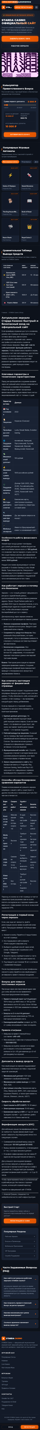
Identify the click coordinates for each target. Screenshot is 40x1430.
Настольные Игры (8, 1367)
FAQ (3, 1409)
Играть (10, 175)
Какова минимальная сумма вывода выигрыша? (16, 1314)
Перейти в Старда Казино (27, 935)
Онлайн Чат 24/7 (7, 1398)
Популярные (26, 162)
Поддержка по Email (9, 1402)
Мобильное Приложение (20, 1246)
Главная (4, 312)
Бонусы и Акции (7, 1378)
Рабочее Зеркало (20, 46)
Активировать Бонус (20, 134)
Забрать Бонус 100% (20, 39)
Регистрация (29, 1427)
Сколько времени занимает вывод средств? (16, 1323)
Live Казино (6, 1364)
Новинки (5, 1360)
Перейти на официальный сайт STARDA (16, 1190)
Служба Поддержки (20, 1256)
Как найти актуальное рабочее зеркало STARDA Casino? (18, 1279)
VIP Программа (20, 1251)
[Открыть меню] (36, 7)
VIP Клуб (5, 1385)
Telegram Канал (7, 1405)
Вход (10, 1427)
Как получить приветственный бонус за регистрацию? (17, 1304)
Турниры (5, 1381)
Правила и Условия (8, 1388)
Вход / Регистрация (23, 7)
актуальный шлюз (13, 384)
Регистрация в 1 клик (20, 1221)
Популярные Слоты (8, 1357)
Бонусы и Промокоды (20, 1241)
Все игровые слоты (10, 162)
